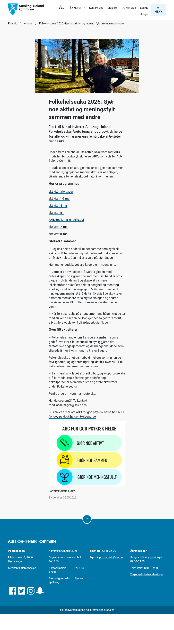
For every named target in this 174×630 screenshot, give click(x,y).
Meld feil (113, 7)
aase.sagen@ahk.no (69, 405)
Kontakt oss (96, 7)
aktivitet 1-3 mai (59, 198)
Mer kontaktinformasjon (22, 568)
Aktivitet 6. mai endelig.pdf (66, 219)
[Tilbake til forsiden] (26, 9)
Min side (131, 7)
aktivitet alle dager (61, 191)
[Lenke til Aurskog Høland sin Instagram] (30, 591)
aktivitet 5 (56, 212)
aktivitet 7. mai (58, 227)
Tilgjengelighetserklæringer (146, 574)
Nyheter (28, 23)
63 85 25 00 (109, 550)
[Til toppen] (87, 519)
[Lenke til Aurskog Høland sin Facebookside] (12, 591)
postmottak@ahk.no (111, 557)
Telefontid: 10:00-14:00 (144, 568)
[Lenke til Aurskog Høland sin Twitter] (21, 591)
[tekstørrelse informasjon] (61, 7)
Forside (12, 23)
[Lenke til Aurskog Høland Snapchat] (40, 591)
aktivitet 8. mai (58, 234)
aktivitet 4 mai (58, 205)
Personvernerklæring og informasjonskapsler (87, 610)
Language (76, 7)
